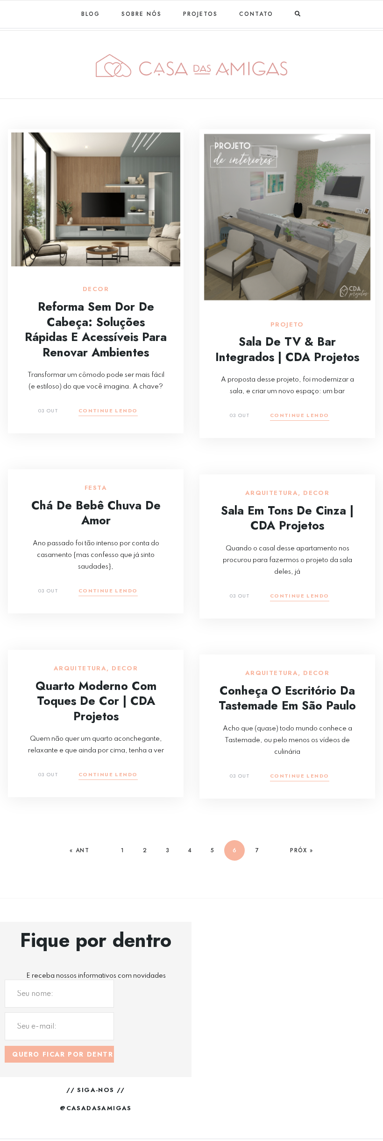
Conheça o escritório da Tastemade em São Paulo (287, 698)
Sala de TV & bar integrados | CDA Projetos (287, 349)
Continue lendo (108, 411)
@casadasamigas (96, 1108)
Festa (96, 488)
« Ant (79, 850)
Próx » (301, 850)
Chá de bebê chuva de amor (96, 513)
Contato (256, 14)
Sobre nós (141, 14)
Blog (90, 14)
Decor (96, 289)
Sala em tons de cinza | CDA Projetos (287, 518)
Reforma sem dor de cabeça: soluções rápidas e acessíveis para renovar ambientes (96, 329)
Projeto (287, 324)
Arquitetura (271, 493)
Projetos (200, 14)
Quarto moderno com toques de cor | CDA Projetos (95, 700)
